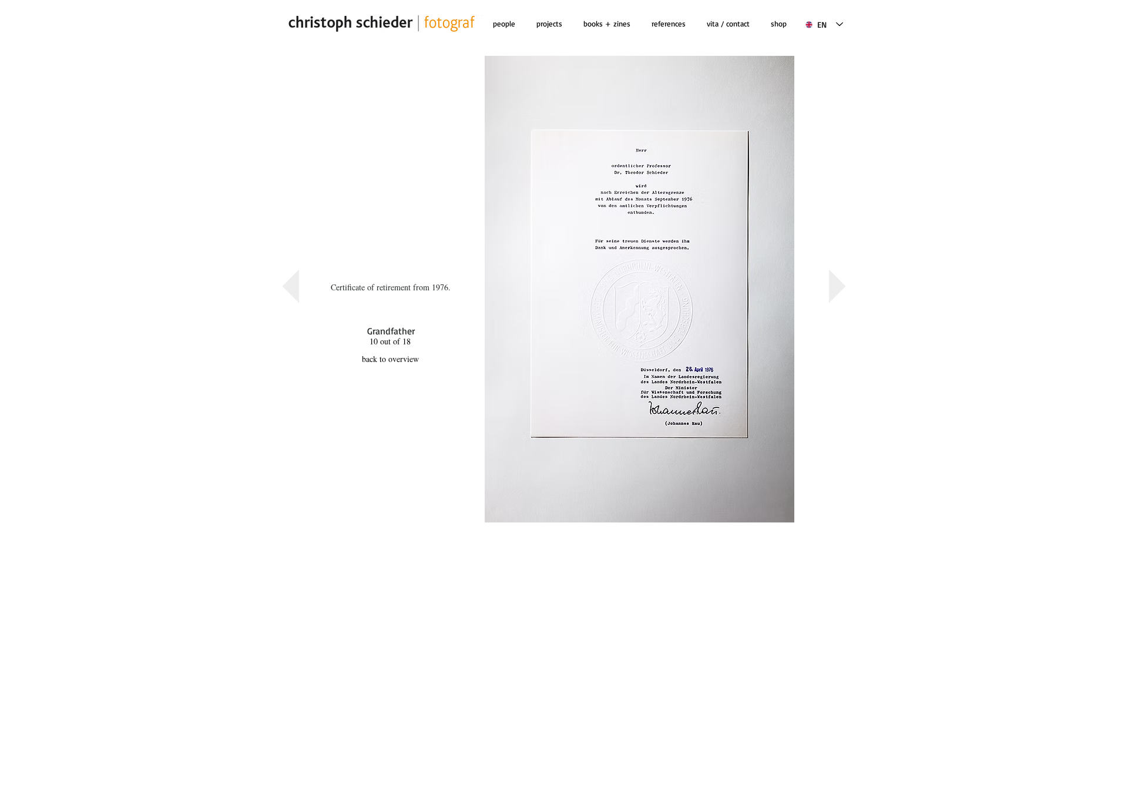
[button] (607, 23)
